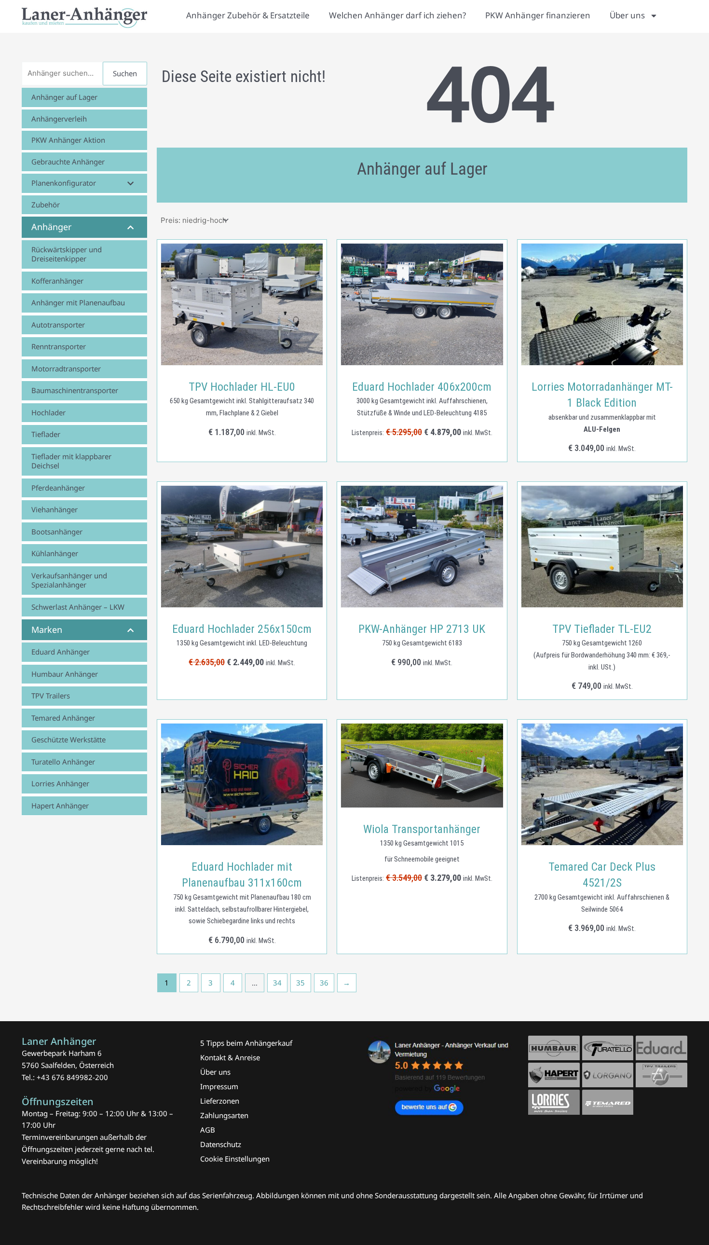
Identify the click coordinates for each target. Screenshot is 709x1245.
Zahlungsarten (224, 1115)
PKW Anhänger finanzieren (537, 15)
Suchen (125, 73)
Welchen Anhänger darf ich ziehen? (397, 15)
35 (300, 982)
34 (277, 982)
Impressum (219, 1086)
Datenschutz (220, 1144)
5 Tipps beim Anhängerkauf (246, 1043)
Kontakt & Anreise (230, 1057)
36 (324, 982)
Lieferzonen (219, 1101)
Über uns (627, 15)
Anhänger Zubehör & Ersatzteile (248, 15)
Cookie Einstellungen (235, 1158)
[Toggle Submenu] (130, 183)
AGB (207, 1130)
